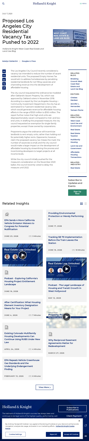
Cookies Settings (15, 434)
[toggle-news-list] (86, 204)
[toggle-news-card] (81, 204)
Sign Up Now (77, 192)
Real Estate (75, 130)
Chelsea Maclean (74, 99)
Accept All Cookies (71, 434)
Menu (84, 3)
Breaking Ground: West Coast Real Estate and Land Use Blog (77, 84)
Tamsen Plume (77, 110)
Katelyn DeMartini (10, 61)
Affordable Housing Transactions (76, 154)
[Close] (79, 420)
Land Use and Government (76, 147)
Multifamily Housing (75, 141)
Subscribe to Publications (73, 409)
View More (44, 387)
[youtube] (86, 436)
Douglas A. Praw (29, 61)
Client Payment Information (74, 418)
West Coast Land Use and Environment (76, 123)
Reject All (53, 434)
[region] (42, 428)
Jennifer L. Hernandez (75, 105)
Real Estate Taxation (75, 134)
